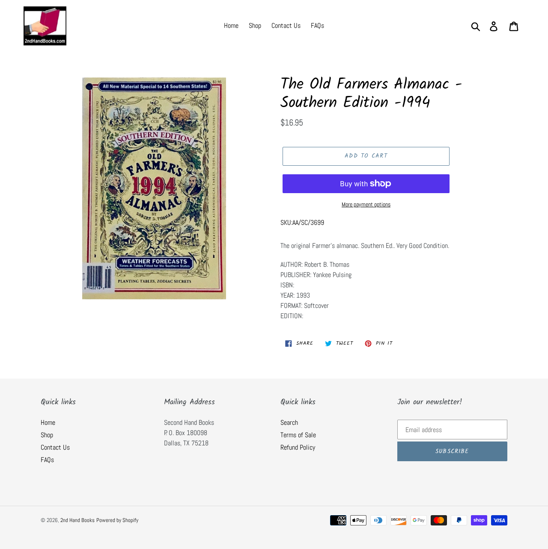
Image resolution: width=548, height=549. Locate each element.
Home (48, 422)
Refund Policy (297, 447)
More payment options (366, 204)
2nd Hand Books (77, 520)
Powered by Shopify (117, 520)
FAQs (47, 459)
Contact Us (55, 447)
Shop (47, 434)
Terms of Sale (298, 434)
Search (289, 422)
